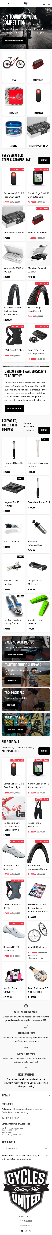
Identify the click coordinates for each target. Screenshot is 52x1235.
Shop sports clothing (15, 729)
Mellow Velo (29, 1217)
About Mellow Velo (14, 408)
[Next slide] (48, 28)
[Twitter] (30, 1231)
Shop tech (11, 705)
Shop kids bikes (12, 680)
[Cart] (49, 3)
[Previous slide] (4, 28)
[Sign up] (46, 1148)
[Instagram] (26, 1231)
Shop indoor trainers (15, 654)
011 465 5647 (12, 1118)
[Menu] (3, 3)
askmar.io (29, 1221)
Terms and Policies (26, 1226)
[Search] (8, 3)
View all (44, 160)
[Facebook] (21, 1231)
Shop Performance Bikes (14, 40)
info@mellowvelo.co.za (19, 1123)
